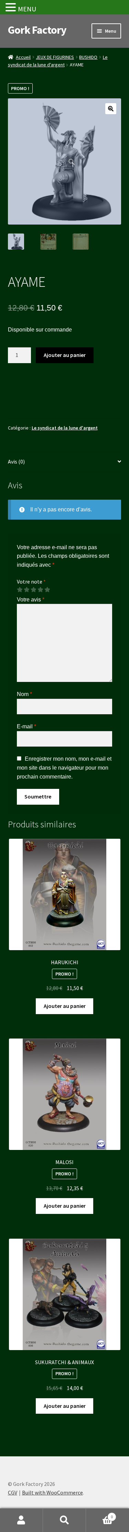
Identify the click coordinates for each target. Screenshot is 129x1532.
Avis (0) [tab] (16, 461)
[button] (110, 108)
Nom (24, 694)
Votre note (31, 581)
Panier (99, 1514)
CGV (12, 1492)
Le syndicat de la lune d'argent (65, 428)
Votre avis (30, 599)
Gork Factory (37, 30)
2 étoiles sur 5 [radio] (26, 590)
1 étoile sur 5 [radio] (19, 590)
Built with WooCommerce (52, 1492)
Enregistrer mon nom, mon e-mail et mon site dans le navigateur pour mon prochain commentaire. (64, 768)
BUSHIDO (88, 57)
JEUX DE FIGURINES (55, 57)
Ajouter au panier (65, 354)
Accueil (23, 57)
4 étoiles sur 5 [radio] (40, 590)
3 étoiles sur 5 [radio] (33, 590)
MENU (27, 8)
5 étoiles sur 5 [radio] (47, 590)
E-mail (26, 726)
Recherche (64, 1520)
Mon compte (21, 1520)
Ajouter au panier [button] (65, 1005)
